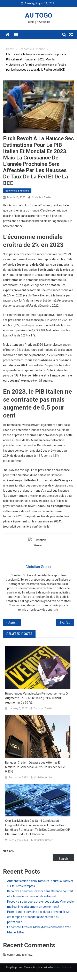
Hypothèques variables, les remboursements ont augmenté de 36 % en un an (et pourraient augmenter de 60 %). (37, 698)
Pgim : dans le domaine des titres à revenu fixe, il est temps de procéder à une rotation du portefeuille (38, 917)
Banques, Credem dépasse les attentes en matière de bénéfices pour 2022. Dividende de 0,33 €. (35, 767)
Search (8, 851)
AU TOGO (38, 15)
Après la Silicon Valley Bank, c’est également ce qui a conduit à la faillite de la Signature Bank (14, 622)
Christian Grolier (41, 197)
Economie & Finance (17, 190)
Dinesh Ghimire (62, 967)
